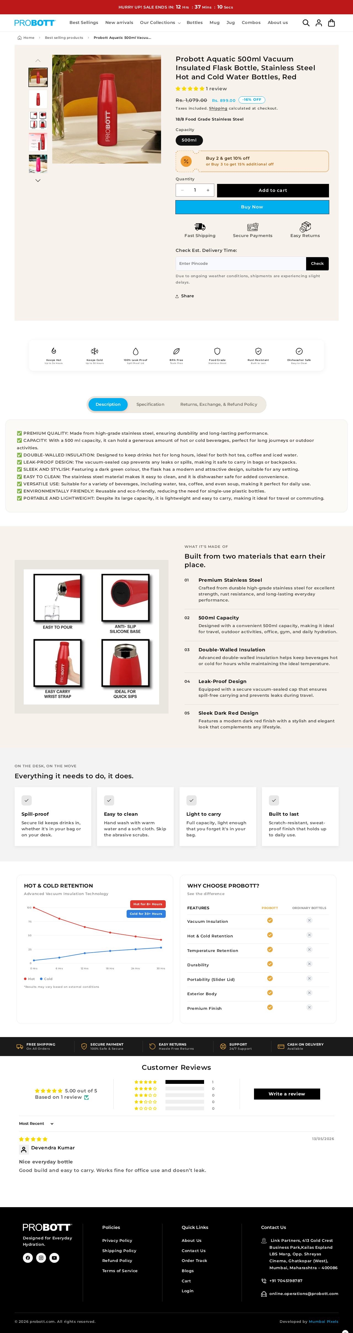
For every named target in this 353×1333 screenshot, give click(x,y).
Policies (111, 1227)
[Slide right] (38, 181)
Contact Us (193, 1250)
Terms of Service (120, 1270)
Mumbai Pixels (323, 1321)
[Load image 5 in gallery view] (38, 163)
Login (188, 1290)
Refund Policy (117, 1260)
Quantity (185, 179)
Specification (150, 404)
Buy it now (252, 207)
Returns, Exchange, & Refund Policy (218, 404)
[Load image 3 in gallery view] (38, 120)
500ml (189, 140)
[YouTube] (54, 1258)
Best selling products (64, 38)
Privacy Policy (117, 1240)
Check (317, 263)
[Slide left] (38, 61)
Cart (186, 1280)
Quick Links (195, 1227)
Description (108, 404)
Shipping (218, 109)
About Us (192, 1240)
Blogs (188, 1270)
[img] (33, 1139)
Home (29, 38)
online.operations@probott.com (303, 1293)
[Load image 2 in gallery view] (38, 99)
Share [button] (187, 295)
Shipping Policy (119, 1250)
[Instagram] (41, 1258)
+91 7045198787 (286, 1280)
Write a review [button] (287, 1094)
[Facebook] (28, 1258)
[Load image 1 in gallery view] (38, 77)
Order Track (194, 1260)
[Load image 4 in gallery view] (38, 142)
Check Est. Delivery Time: (206, 250)
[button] (160, 23)
